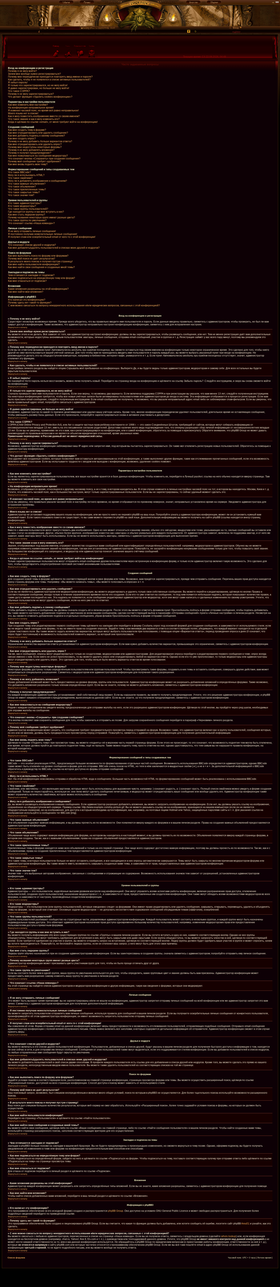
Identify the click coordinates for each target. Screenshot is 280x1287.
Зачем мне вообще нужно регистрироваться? (34, 73)
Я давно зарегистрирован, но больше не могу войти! (38, 88)
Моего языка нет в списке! (23, 113)
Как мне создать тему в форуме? (27, 129)
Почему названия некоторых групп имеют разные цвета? (41, 217)
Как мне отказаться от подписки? (27, 280)
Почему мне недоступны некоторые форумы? (35, 147)
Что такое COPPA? (19, 91)
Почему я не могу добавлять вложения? (31, 150)
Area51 (245, 1223)
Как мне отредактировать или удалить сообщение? (38, 132)
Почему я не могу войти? (22, 71)
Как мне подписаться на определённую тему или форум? (41, 278)
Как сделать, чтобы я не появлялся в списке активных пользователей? (49, 79)
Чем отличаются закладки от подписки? (31, 275)
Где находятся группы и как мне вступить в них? (36, 211)
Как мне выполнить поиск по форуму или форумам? (38, 255)
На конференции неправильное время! (31, 107)
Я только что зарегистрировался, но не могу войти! (37, 85)
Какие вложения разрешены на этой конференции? (38, 288)
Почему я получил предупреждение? (29, 152)
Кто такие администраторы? (24, 203)
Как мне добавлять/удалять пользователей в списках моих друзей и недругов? (54, 247)
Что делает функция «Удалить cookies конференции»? (40, 96)
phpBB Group (115, 1210)
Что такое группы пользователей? (28, 208)
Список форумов (16, 1258)
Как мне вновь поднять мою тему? (28, 164)
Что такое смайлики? (20, 178)
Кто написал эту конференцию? (26, 299)
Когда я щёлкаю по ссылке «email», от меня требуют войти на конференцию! (53, 122)
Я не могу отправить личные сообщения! (32, 231)
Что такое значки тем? (21, 195)
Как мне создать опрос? (22, 138)
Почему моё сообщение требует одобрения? (34, 161)
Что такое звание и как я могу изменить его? (34, 119)
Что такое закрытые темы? (24, 192)
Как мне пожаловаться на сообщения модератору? (38, 155)
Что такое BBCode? (19, 172)
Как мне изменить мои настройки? (28, 104)
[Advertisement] (140, 1277)
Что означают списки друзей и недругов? (32, 244)
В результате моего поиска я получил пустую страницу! (40, 261)
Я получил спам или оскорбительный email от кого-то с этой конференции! (51, 237)
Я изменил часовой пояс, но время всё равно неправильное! (43, 110)
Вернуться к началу (17, 327)
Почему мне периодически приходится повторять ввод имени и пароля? (50, 76)
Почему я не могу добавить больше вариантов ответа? (40, 141)
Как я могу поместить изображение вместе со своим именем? (44, 116)
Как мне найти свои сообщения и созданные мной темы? (41, 267)
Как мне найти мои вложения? (25, 291)
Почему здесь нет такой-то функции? (29, 302)
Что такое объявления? (22, 186)
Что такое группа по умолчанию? (27, 220)
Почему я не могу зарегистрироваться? (31, 93)
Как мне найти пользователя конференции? (34, 264)
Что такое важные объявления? (27, 183)
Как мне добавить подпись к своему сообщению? (36, 135)
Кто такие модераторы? (22, 206)
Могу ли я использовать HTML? (26, 175)
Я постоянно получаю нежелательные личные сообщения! (42, 234)
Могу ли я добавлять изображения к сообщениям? (37, 180)
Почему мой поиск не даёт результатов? (31, 258)
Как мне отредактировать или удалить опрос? (35, 144)
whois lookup (228, 1236)
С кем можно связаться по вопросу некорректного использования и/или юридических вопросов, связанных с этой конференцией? (84, 305)
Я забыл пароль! (17, 82)
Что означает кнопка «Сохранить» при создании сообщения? (44, 158)
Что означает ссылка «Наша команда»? (31, 223)
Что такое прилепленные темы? (27, 189)
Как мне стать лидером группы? (26, 214)
